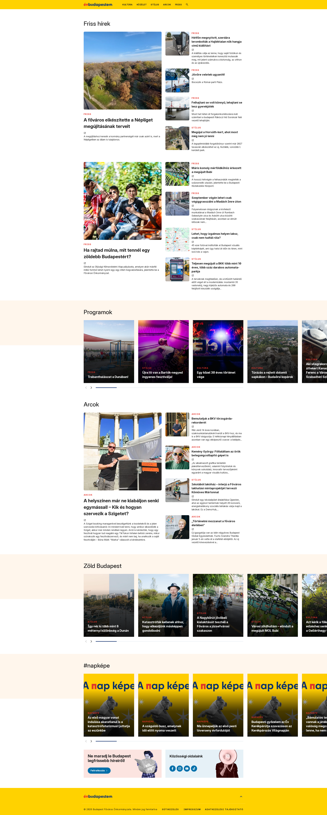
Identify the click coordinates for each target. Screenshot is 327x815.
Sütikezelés (170, 809)
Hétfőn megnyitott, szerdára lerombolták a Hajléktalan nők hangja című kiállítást (217, 41)
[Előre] (91, 387)
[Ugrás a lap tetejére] (241, 796)
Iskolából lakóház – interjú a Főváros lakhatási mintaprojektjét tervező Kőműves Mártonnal (216, 488)
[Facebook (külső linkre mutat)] (173, 768)
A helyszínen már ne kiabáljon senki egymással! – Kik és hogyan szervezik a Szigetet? (121, 507)
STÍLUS (196, 127)
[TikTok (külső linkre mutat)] (194, 768)
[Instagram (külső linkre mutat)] (180, 768)
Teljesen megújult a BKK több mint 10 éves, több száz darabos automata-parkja (216, 267)
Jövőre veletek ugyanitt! (208, 74)
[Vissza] (86, 387)
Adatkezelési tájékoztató (224, 809)
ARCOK (88, 495)
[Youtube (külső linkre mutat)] (187, 768)
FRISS (87, 114)
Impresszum (192, 809)
